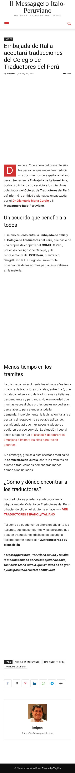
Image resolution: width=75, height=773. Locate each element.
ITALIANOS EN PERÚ (54, 661)
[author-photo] (37, 722)
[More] (61, 683)
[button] (69, 24)
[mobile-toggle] (6, 24)
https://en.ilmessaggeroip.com (37, 733)
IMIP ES (8, 39)
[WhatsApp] (43, 683)
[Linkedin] (34, 683)
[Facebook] (8, 683)
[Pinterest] (25, 683)
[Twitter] (16, 683)
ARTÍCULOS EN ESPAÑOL (27, 661)
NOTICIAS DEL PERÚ (16, 666)
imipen (11, 73)
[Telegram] (52, 683)
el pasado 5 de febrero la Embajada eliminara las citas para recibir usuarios (34, 440)
